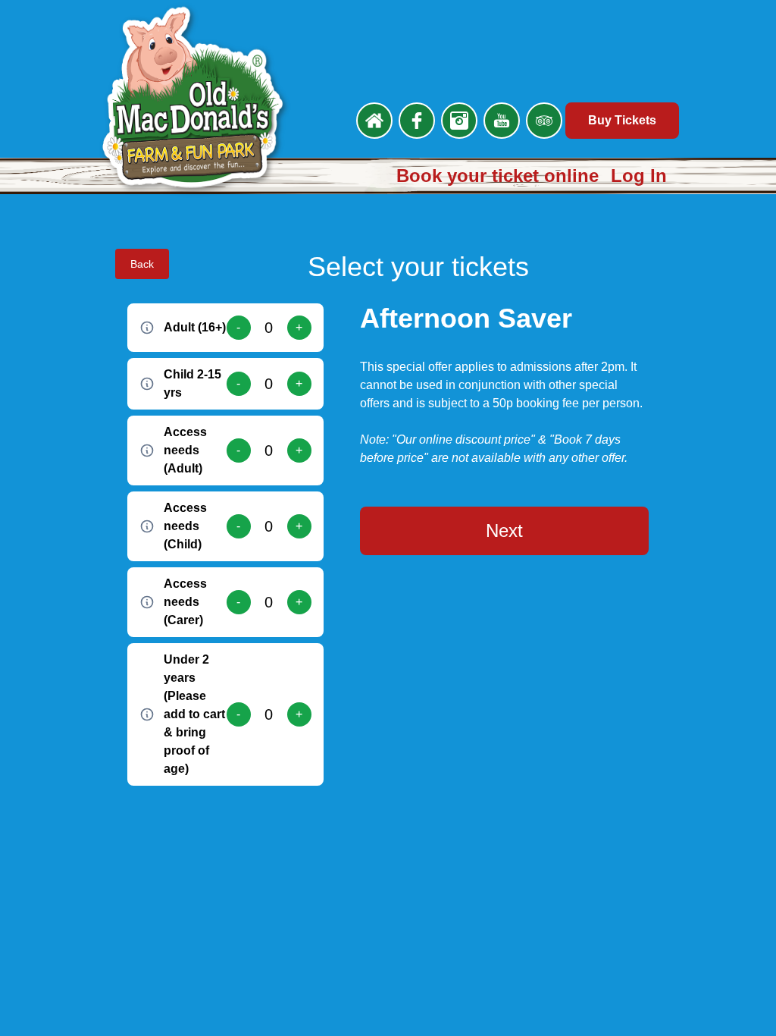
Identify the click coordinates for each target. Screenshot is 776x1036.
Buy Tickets (622, 120)
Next (504, 530)
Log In (639, 175)
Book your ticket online (497, 175)
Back (142, 264)
